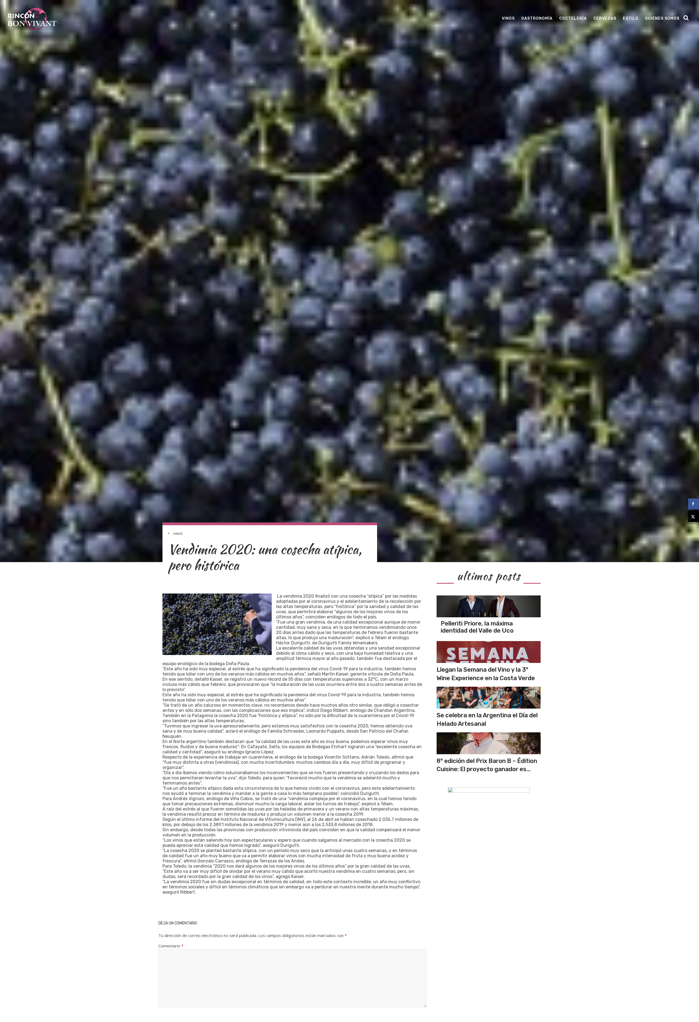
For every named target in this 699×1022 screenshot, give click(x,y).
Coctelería (573, 18)
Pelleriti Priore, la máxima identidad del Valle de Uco (477, 627)
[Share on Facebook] (693, 503)
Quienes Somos (662, 18)
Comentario (170, 945)
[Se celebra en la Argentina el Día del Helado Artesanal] (489, 698)
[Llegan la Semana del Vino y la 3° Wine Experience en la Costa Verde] (489, 652)
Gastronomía (537, 18)
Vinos (508, 18)
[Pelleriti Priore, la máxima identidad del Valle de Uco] (489, 606)
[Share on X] (693, 516)
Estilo (630, 18)
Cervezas (604, 18)
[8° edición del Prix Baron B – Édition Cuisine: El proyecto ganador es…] (489, 743)
